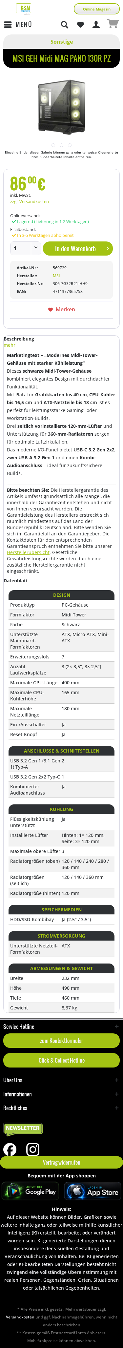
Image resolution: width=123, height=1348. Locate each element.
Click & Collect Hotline (62, 1060)
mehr (9, 345)
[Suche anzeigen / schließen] (64, 24)
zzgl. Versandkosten (29, 201)
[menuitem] (18, 24)
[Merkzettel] (80, 24)
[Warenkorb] (112, 24)
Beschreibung (19, 339)
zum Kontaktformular (61, 1041)
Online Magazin (97, 9)
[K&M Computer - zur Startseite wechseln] (23, 9)
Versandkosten (20, 1317)
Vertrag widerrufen (61, 1162)
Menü (24, 24)
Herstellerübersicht (28, 552)
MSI (56, 276)
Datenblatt (16, 580)
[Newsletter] (61, 1130)
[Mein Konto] (96, 24)
